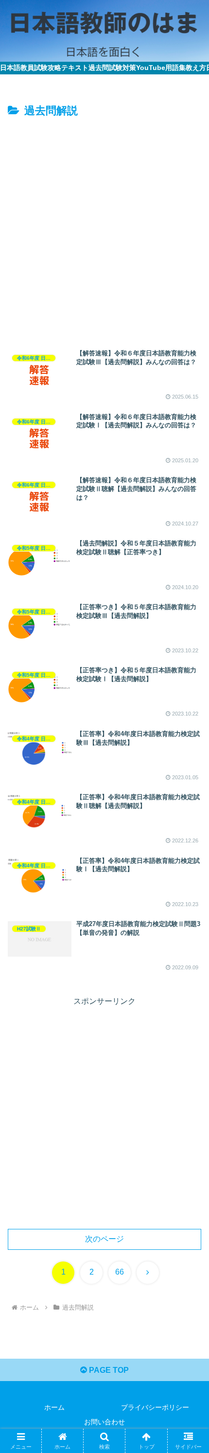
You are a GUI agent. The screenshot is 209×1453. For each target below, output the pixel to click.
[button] (188, 1255)
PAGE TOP (108, 1370)
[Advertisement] (104, 229)
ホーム (54, 1407)
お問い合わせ (104, 1422)
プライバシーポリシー (155, 1407)
